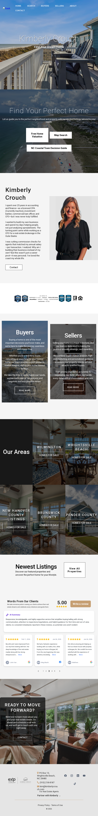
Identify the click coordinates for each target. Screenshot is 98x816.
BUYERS (45, 6)
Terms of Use (57, 805)
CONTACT (20, 10)
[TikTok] (75, 783)
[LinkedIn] (78, 775)
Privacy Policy (44, 805)
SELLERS (59, 6)
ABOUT (73, 6)
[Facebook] (65, 775)
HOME (18, 6)
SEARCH (31, 6)
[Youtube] (84, 775)
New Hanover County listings (16, 515)
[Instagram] (72, 775)
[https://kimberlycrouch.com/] (6, 8)
